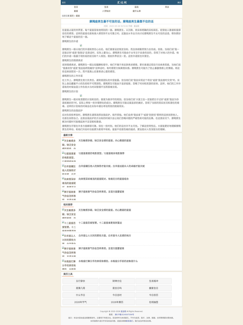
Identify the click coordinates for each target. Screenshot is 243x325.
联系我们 (129, 321)
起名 (137, 7)
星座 (76, 11)
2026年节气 (80, 302)
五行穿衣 (80, 281)
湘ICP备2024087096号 (124, 314)
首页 (64, 2)
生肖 (106, 7)
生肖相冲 (153, 281)
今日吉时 (117, 295)
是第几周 (80, 288)
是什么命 (137, 11)
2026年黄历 (117, 302)
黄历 (179, 2)
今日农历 (153, 295)
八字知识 (106, 11)
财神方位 (117, 281)
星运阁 (123, 311)
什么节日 (80, 295)
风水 (167, 7)
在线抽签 (153, 302)
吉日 (76, 7)
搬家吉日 (153, 288)
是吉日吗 (117, 288)
